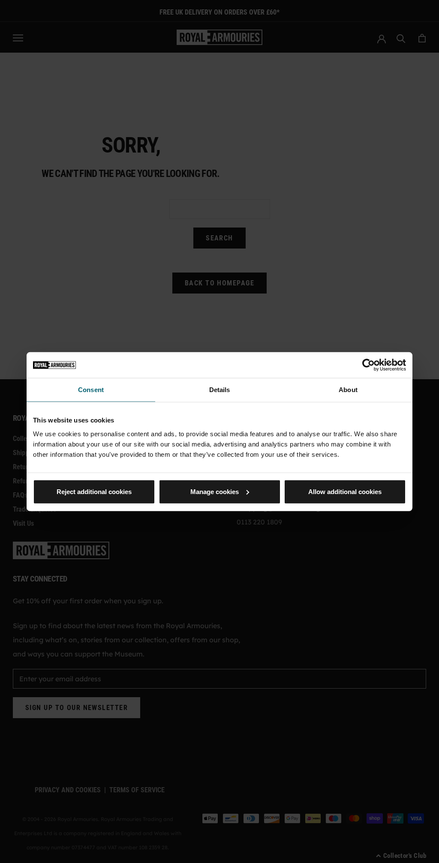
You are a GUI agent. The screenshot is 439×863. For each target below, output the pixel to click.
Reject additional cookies (94, 491)
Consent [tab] (91, 389)
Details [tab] (219, 389)
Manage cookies (214, 491)
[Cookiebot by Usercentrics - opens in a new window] (368, 365)
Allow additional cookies (345, 491)
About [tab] (348, 389)
